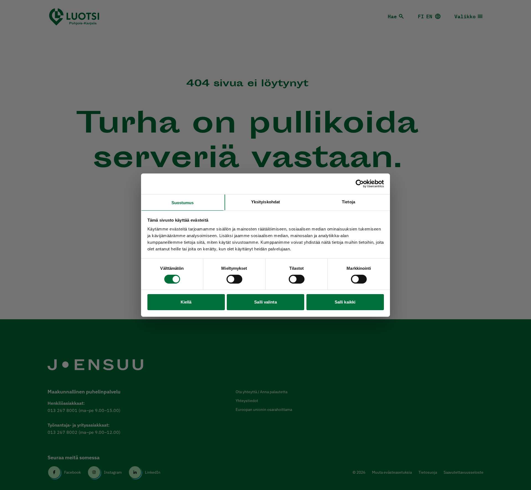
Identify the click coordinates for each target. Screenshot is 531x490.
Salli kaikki (345, 302)
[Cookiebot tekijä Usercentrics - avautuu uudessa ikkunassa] (359, 184)
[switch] (234, 279)
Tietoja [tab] (348, 201)
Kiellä (186, 302)
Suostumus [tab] (182, 202)
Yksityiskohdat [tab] (265, 201)
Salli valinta (265, 302)
